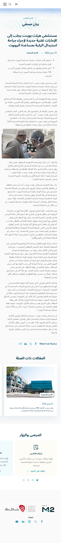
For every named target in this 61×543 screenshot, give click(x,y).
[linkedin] (23, 521)
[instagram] (29, 521)
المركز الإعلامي (28, 18)
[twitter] (35, 521)
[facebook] (42, 521)
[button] (10, 4)
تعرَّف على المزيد (37, 471)
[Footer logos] (49, 508)
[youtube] (17, 521)
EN (16, 4)
